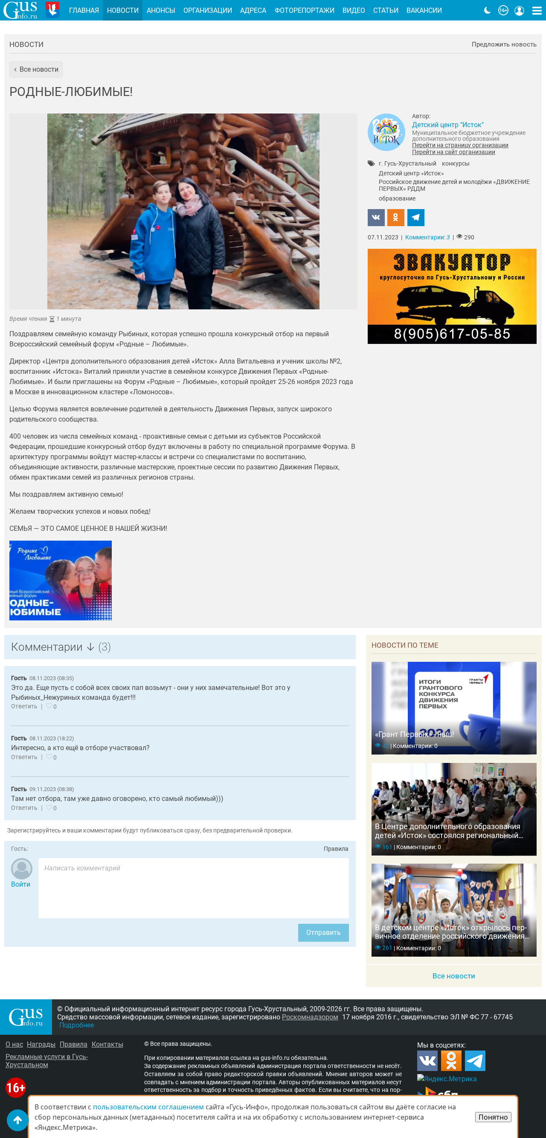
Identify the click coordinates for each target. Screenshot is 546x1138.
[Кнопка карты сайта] (537, 10)
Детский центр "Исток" (448, 125)
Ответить (24, 706)
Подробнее (76, 1025)
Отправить (323, 932)
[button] (36, 69)
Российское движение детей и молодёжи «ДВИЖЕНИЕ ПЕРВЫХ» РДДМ (454, 185)
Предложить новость (504, 44)
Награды (41, 1044)
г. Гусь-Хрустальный (407, 163)
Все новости (454, 976)
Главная (84, 10)
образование (397, 198)
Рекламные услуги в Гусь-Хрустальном (47, 1061)
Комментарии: (427, 237)
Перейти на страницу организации (460, 145)
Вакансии (424, 10)
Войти (20, 884)
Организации (207, 10)
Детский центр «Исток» (411, 173)
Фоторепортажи (304, 10)
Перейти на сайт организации (453, 151)
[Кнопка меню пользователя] (520, 10)
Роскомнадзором (310, 1017)
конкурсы (456, 163)
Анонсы (161, 10)
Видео (354, 10)
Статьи (385, 10)
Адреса (253, 10)
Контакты (107, 1044)
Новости (26, 44)
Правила (336, 849)
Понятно (493, 1117)
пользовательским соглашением (148, 1107)
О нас (14, 1044)
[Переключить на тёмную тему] (487, 10)
